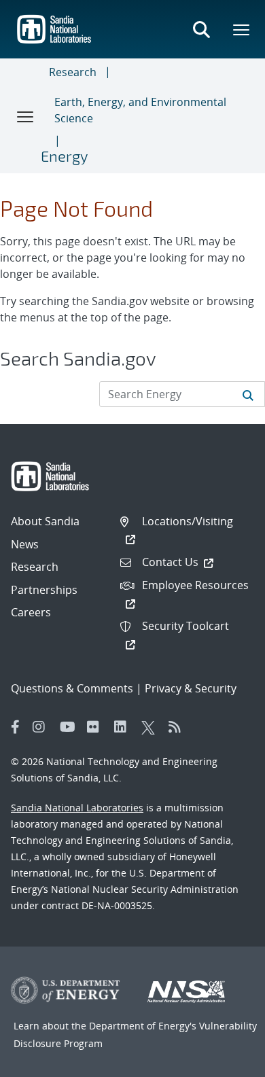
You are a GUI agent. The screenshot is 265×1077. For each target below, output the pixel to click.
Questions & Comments (72, 688)
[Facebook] (15, 727)
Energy (64, 155)
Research (72, 72)
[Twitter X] (151, 727)
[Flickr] (97, 727)
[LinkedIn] (124, 727)
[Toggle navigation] (26, 116)
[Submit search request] (248, 394)
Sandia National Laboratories (77, 807)
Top (224, 1061)
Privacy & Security (190, 688)
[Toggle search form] (201, 29)
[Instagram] (43, 727)
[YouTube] (70, 727)
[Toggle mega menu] (242, 29)
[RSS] (179, 727)
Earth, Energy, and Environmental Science (140, 110)
